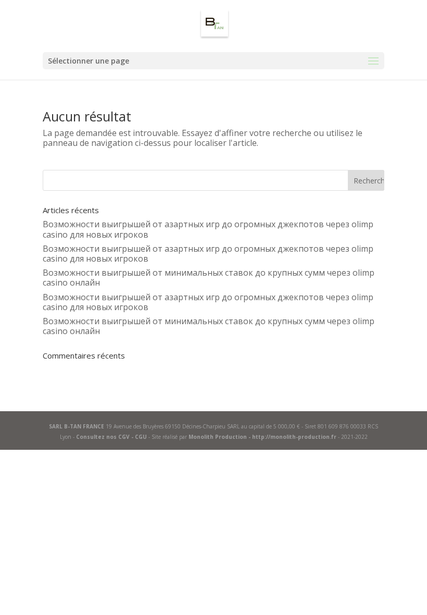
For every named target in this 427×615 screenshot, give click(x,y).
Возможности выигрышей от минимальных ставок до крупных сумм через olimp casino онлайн (208, 277)
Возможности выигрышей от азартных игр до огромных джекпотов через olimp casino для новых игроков (208, 229)
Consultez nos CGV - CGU (111, 436)
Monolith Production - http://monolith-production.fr (262, 436)
